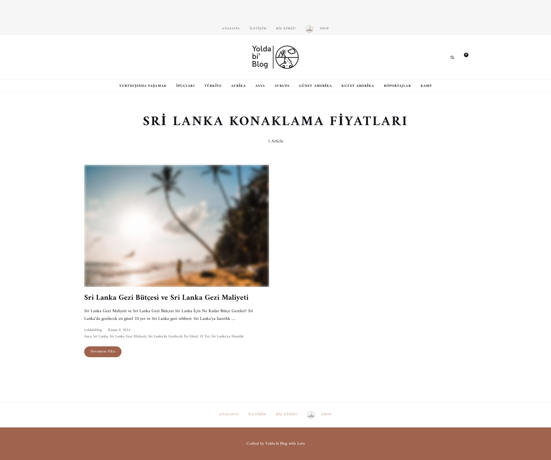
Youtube (117, 57)
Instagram (89, 57)
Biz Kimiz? (286, 28)
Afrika (238, 86)
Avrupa (282, 86)
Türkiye (213, 86)
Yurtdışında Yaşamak (143, 86)
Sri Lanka (100, 336)
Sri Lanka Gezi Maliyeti (128, 336)
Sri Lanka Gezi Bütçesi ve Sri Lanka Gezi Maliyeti (166, 298)
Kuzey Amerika (358, 86)
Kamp (426, 86)
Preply (127, 57)
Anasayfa (231, 28)
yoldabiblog (93, 330)
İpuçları (185, 86)
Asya (260, 86)
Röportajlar (397, 86)
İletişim (258, 28)
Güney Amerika (315, 86)
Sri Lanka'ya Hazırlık (227, 336)
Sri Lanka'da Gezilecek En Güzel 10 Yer (178, 336)
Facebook (98, 57)
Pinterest (108, 57)
